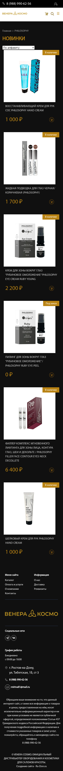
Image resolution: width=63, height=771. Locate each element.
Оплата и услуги (14, 584)
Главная (6, 31)
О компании (12, 589)
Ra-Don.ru (41, 766)
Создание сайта (25, 766)
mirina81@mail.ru (20, 687)
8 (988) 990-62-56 (18, 4)
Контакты (10, 593)
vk (13, 638)
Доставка (39, 584)
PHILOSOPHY (22, 31)
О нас (37, 580)
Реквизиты (40, 589)
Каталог (9, 580)
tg (7, 638)
